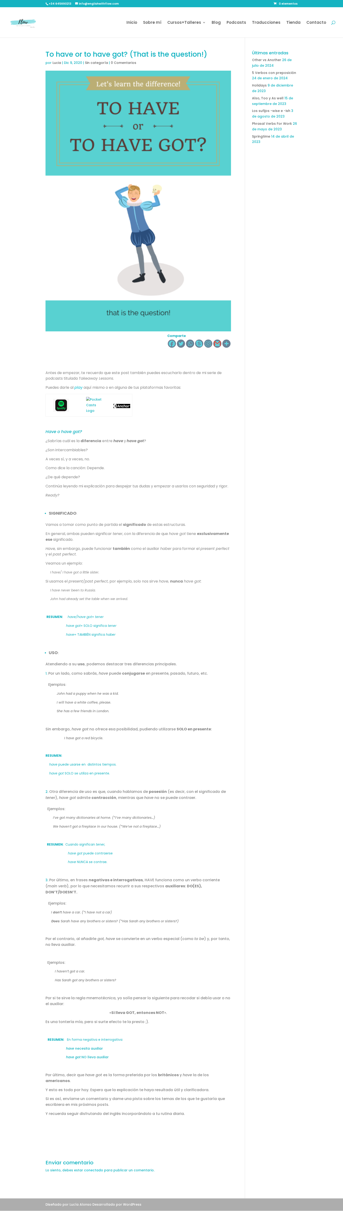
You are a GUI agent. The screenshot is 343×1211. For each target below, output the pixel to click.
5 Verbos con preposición (274, 72)
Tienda (293, 23)
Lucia (56, 62)
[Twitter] (181, 344)
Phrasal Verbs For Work (272, 123)
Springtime (261, 136)
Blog (216, 23)
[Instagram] (208, 344)
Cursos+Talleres (184, 23)
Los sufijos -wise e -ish (271, 110)
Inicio (131, 23)
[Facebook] (172, 344)
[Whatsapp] (190, 344)
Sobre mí (152, 23)
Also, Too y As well (268, 98)
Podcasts (236, 23)
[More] (226, 344)
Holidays (259, 85)
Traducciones (266, 23)
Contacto (316, 23)
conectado (93, 1170)
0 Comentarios (123, 62)
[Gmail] (217, 344)
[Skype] (199, 344)
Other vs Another (266, 60)
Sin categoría (96, 62)
